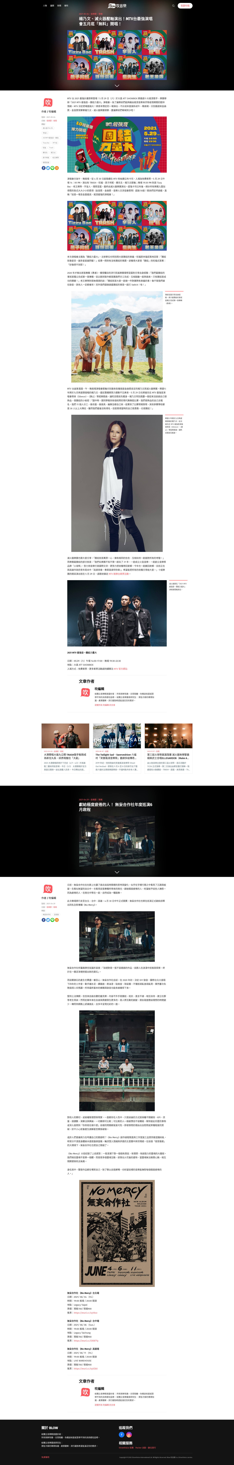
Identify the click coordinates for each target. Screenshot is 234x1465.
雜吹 (66, 6)
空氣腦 (56, 914)
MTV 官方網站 (120, 669)
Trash (51, 148)
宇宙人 (45, 133)
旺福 (44, 148)
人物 (45, 6)
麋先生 (45, 152)
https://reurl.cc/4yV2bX (86, 1368)
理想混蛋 (46, 162)
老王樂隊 (55, 157)
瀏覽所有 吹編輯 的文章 (105, 705)
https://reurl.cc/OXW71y (86, 1340)
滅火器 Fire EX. (48, 128)
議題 (52, 6)
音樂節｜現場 (96, 14)
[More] (57, 168)
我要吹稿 (185, 5)
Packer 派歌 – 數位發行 (145, 1448)
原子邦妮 (46, 157)
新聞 (59, 6)
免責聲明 (45, 1457)
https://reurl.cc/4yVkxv (85, 1313)
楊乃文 (53, 152)
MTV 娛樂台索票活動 (119, 574)
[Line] (52, 168)
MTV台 (55, 143)
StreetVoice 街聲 (126, 1448)
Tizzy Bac (46, 143)
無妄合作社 (47, 914)
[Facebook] (44, 168)
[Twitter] (48, 168)
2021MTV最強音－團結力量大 (52, 138)
